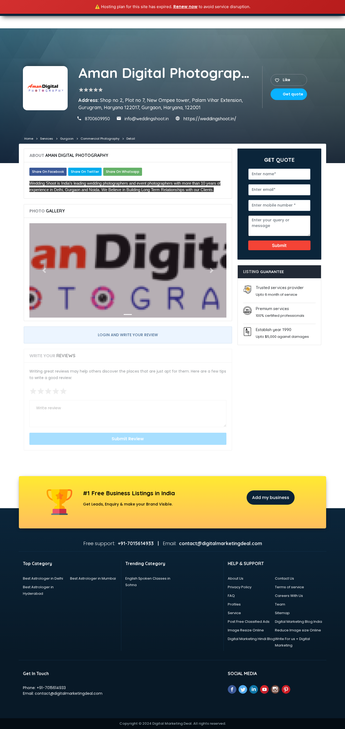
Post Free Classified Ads (249, 621)
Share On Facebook (48, 171)
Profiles (234, 604)
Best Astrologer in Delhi (43, 578)
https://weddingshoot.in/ (209, 119)
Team (280, 604)
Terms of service (289, 587)
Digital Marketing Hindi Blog (251, 638)
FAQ (231, 595)
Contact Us (284, 578)
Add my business (270, 497)
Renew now (185, 6)
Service (234, 612)
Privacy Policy (239, 587)
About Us (235, 578)
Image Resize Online (246, 630)
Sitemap (282, 612)
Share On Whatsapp (122, 171)
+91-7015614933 (51, 687)
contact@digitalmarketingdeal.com (68, 693)
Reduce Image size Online (298, 630)
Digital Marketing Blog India (298, 621)
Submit (279, 245)
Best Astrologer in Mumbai (93, 578)
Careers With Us (289, 595)
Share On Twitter (85, 171)
